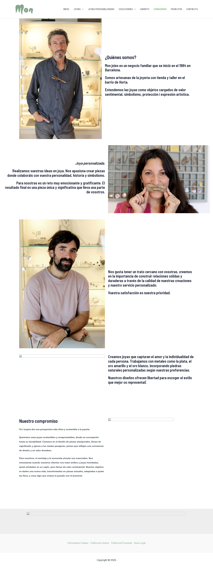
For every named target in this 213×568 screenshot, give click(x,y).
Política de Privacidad (121, 543)
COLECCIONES (126, 9)
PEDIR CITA (176, 9)
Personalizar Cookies (78, 543)
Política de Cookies (100, 543)
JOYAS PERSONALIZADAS (101, 9)
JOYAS (77, 9)
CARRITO (144, 9)
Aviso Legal (139, 543)
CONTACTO (192, 9)
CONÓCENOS (160, 9)
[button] (82, 9)
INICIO (66, 9)
